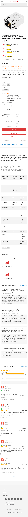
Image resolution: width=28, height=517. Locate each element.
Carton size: (9, 123)
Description (3, 150)
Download (9, 150)
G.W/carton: (9, 126)
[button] (14, 100)
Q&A (13, 150)
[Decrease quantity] (11, 106)
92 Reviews (8, 59)
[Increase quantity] (11, 105)
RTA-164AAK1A (5, 89)
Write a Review (23, 366)
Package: (9, 116)
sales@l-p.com (10, 504)
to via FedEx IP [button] (12, 95)
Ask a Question (23, 285)
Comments (11, 399)
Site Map (20, 512)
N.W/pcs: (9, 114)
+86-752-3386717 (11, 502)
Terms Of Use (15, 512)
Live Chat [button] (14, 144)
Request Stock (20, 59)
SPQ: (8, 119)
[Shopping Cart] (26, 2)
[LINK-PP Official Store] (14, 2)
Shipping (4, 144)
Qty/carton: (9, 121)
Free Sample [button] (20, 144)
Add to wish (6, 140)
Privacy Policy (9, 512)
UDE (8, 84)
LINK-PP (4, 84)
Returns (8, 144)
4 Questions (14, 59)
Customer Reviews (18, 150)
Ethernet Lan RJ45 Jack (5, 247)
